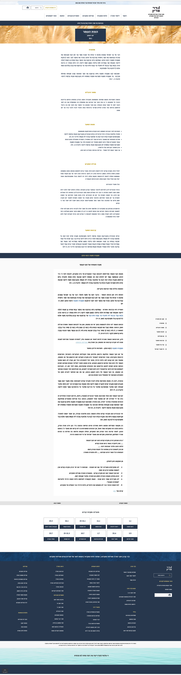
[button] (115, 15)
